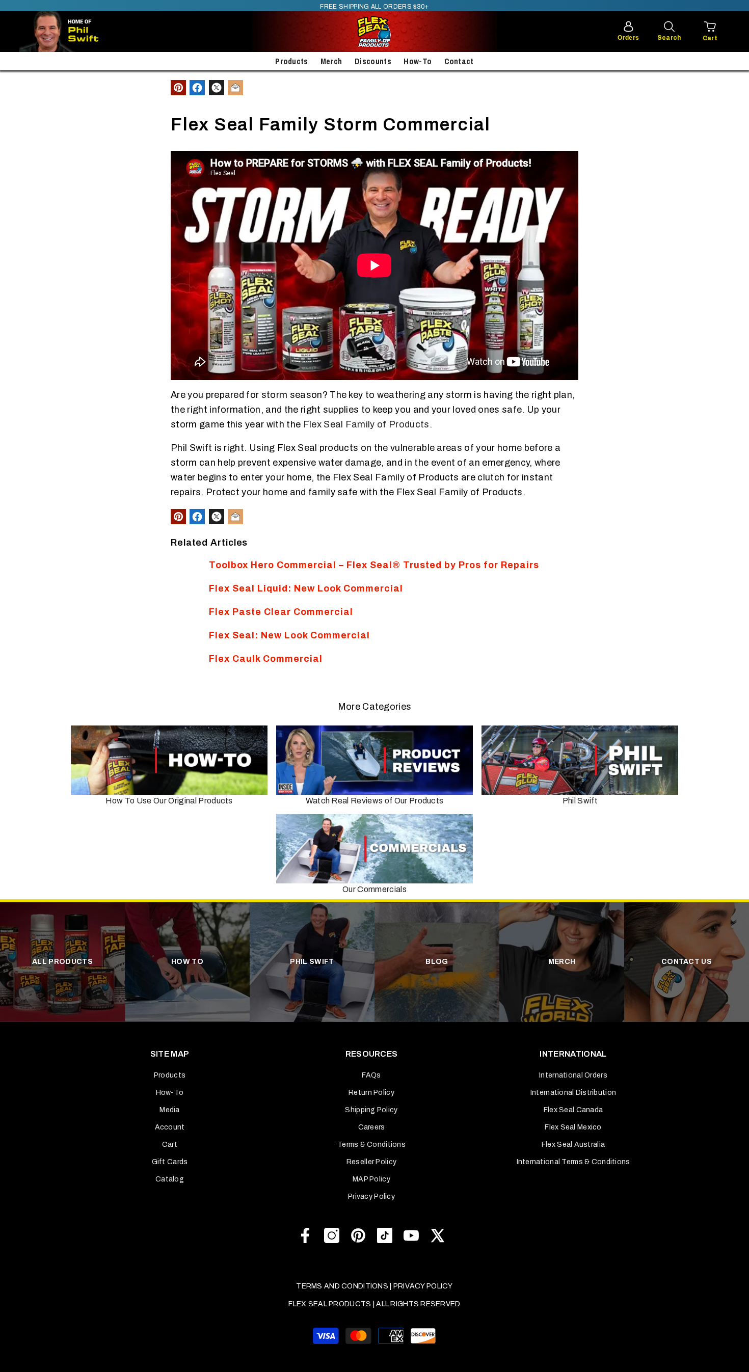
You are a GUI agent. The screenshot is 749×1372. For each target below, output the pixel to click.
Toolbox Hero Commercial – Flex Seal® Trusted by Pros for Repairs (374, 565)
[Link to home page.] (374, 31)
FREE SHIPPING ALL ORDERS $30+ (374, 6)
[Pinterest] (358, 1235)
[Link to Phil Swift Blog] (90, 31)
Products (291, 61)
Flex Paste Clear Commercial (281, 612)
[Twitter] (437, 1235)
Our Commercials (374, 889)
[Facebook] (305, 1235)
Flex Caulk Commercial (266, 659)
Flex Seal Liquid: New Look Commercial (306, 588)
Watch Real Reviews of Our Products (375, 800)
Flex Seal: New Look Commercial (289, 635)
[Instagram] (331, 1235)
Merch (331, 61)
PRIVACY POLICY (423, 1286)
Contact (459, 61)
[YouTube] (411, 1235)
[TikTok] (384, 1235)
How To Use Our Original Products (169, 800)
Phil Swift (580, 800)
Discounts (373, 61)
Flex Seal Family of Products (366, 424)
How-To (418, 61)
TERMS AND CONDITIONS (342, 1286)
